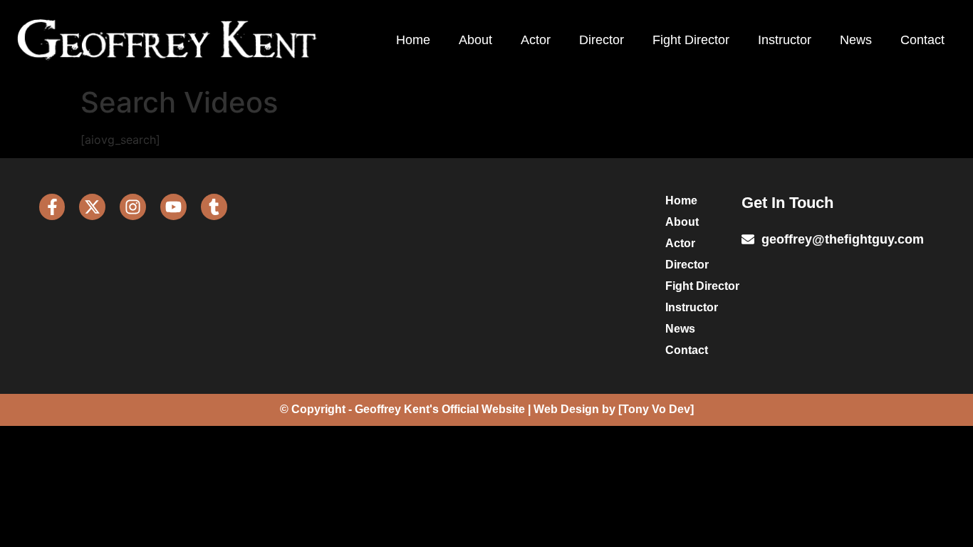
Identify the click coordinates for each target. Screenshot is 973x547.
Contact (922, 40)
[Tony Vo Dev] (656, 409)
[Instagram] (133, 207)
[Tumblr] (214, 207)
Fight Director (690, 40)
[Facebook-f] (52, 207)
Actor (536, 40)
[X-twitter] (92, 207)
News (856, 40)
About (475, 40)
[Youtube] (173, 207)
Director (601, 40)
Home (413, 40)
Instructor (784, 40)
